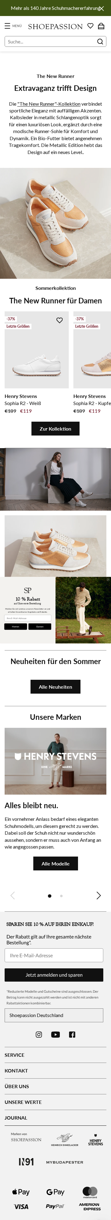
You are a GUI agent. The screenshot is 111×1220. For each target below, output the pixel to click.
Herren (15, 626)
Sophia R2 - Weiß (23, 403)
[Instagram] (39, 1035)
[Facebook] (72, 1035)
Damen (39, 626)
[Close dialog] (108, 579)
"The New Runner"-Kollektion (48, 104)
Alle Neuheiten (55, 687)
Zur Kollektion (55, 429)
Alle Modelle (56, 863)
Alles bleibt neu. (31, 805)
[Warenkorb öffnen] (101, 25)
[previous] (12, 895)
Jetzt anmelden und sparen (54, 975)
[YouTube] (55, 1035)
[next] (98, 895)
